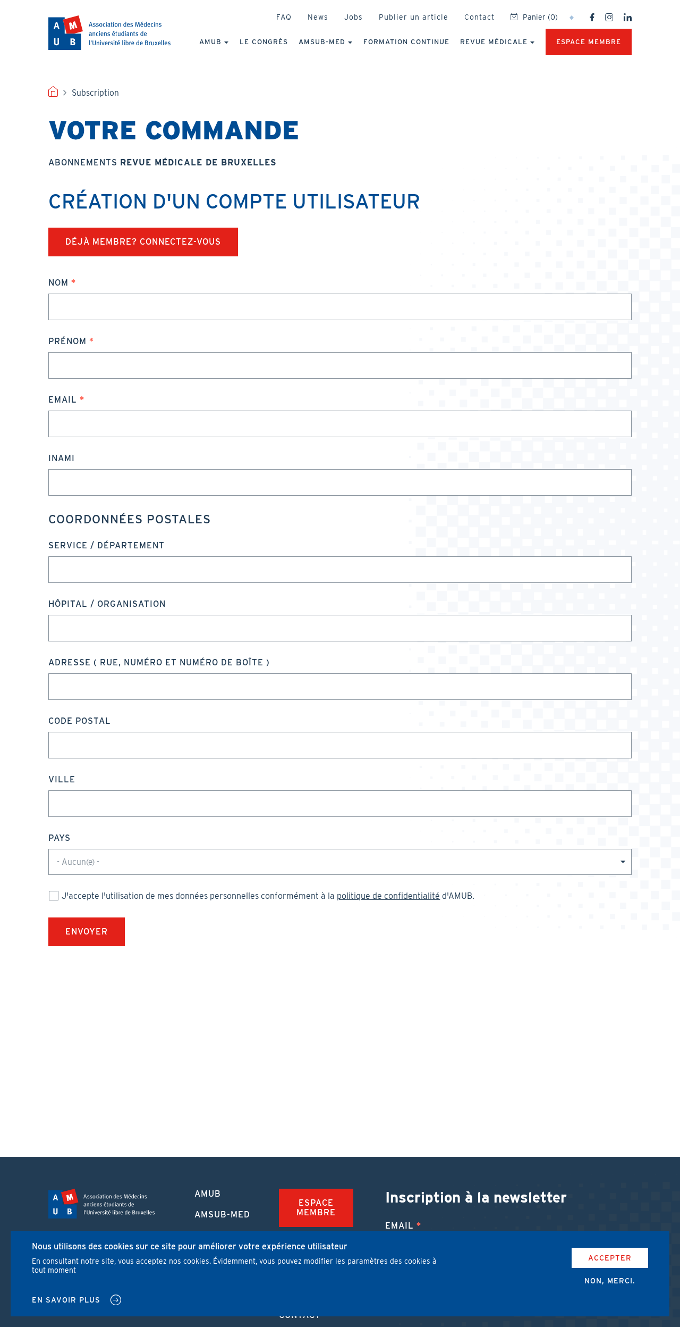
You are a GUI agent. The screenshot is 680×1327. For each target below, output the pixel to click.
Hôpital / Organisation (107, 604)
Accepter (610, 1258)
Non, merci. (609, 1280)
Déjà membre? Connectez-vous (143, 242)
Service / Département (106, 545)
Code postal (79, 721)
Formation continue (406, 42)
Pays (59, 838)
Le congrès (264, 42)
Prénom (67, 341)
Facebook (592, 17)
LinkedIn (628, 17)
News (318, 17)
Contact (479, 17)
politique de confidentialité (388, 896)
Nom (58, 283)
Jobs (353, 17)
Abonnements (162, 162)
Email (62, 400)
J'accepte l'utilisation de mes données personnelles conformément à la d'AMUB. (268, 896)
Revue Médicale (494, 42)
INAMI (61, 458)
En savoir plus (66, 1300)
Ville (61, 779)
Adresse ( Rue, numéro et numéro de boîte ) (159, 662)
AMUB (109, 32)
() (540, 17)
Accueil (53, 93)
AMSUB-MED (322, 42)
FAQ (284, 17)
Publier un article (413, 17)
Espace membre (588, 42)
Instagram (609, 17)
